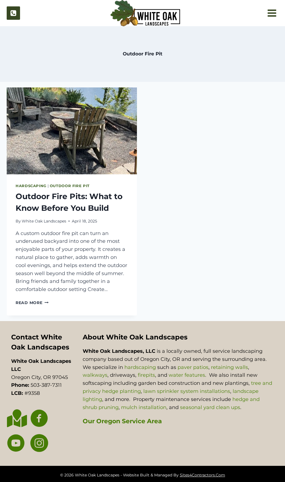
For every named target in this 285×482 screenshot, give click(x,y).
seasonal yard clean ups (210, 407)
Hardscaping (31, 186)
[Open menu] (271, 13)
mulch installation (143, 407)
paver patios (193, 367)
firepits (146, 375)
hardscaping (140, 367)
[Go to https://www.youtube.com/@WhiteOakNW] (16, 443)
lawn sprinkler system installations (186, 391)
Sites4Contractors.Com (202, 475)
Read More (32, 302)
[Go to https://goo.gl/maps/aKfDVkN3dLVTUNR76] (16, 418)
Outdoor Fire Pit (70, 186)
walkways (95, 375)
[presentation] (72, 130)
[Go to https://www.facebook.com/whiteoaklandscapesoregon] (39, 419)
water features (187, 375)
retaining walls (229, 367)
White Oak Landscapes (44, 221)
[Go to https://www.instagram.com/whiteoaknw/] (39, 443)
